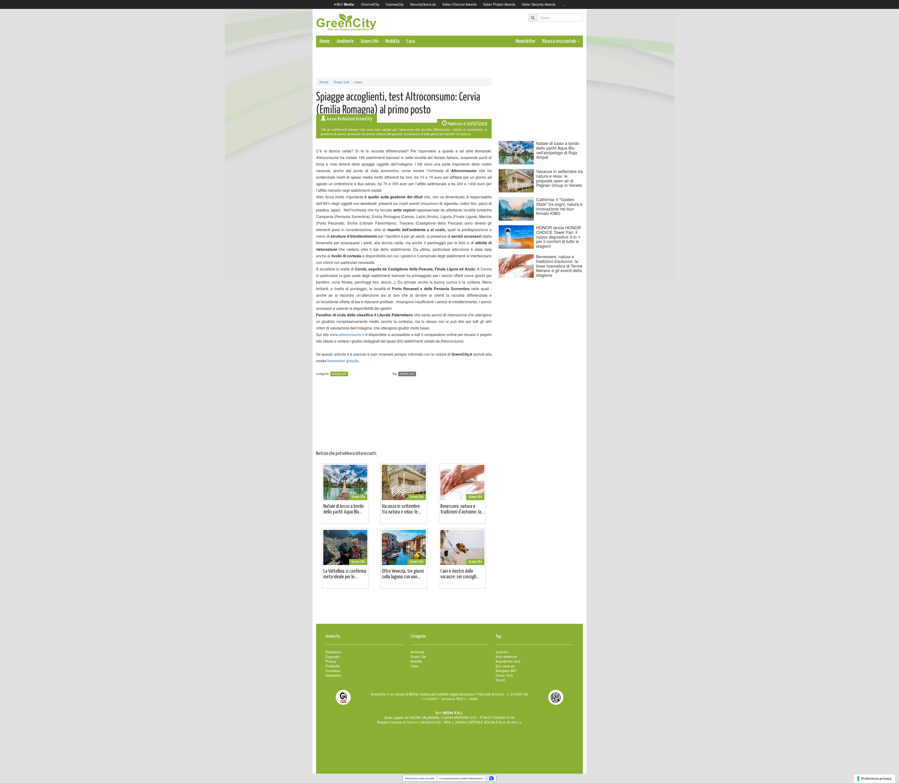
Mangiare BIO (506, 670)
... (563, 4)
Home (325, 41)
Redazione (333, 652)
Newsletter (525, 41)
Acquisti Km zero (508, 661)
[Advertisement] (449, 608)
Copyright (332, 656)
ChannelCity (370, 4)
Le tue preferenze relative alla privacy (461, 778)
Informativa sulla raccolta (420, 778)
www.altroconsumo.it (347, 334)
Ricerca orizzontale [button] (559, 41)
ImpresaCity (395, 4)
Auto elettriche (506, 656)
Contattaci (332, 670)
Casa (410, 41)
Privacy (330, 661)
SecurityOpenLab (423, 4)
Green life (407, 374)
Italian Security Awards (539, 4)
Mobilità (392, 41)
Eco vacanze (505, 666)
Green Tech (504, 675)
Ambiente (345, 41)
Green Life (369, 41)
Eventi (500, 680)
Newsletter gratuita (342, 360)
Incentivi (502, 652)
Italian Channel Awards (459, 4)
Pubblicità (332, 666)
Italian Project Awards (499, 4)
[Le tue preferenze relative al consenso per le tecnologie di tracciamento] (874, 778)
